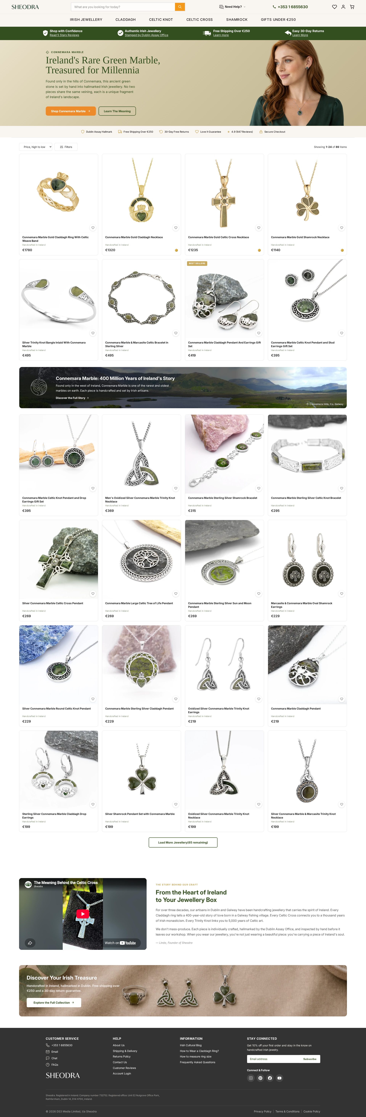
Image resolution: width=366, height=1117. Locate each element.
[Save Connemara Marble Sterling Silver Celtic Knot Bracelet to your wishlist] (341, 488)
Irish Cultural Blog (191, 1045)
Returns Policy (122, 1056)
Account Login (122, 1073)
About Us (118, 1045)
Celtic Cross (199, 20)
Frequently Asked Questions (197, 1062)
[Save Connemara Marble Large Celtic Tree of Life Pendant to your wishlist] (176, 593)
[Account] (343, 6)
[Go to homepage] (76, 1075)
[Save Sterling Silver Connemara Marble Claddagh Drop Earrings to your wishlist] (93, 804)
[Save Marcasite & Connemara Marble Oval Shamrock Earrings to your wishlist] (341, 593)
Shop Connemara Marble (68, 111)
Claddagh (126, 20)
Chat (54, 1058)
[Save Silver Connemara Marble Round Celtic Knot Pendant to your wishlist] (93, 699)
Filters (68, 146)
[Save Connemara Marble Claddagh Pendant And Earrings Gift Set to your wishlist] (258, 333)
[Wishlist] (334, 6)
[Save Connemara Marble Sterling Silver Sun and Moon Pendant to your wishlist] (258, 593)
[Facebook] (270, 1078)
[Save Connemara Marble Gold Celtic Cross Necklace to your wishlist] (258, 227)
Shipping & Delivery (125, 1050)
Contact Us (120, 1062)
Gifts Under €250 (278, 20)
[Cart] (352, 6)
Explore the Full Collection (52, 1002)
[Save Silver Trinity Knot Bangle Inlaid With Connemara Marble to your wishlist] (93, 333)
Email (54, 1051)
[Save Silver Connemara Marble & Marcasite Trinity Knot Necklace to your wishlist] (341, 804)
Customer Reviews (124, 1067)
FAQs (54, 1064)
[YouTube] (279, 1078)
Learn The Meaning (117, 111)
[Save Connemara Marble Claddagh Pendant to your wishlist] (341, 699)
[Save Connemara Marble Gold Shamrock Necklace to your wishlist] (341, 227)
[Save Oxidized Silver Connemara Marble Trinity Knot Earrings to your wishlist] (258, 699)
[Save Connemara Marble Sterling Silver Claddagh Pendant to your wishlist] (176, 699)
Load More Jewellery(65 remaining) (183, 842)
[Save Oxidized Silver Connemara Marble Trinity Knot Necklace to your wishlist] (258, 804)
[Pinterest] (260, 1078)
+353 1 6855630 (61, 1045)
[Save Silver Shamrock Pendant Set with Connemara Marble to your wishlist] (176, 804)
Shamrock (236, 20)
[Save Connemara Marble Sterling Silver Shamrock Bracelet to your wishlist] (258, 488)
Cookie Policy (311, 1111)
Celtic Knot (161, 20)
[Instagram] (251, 1078)
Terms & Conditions (287, 1111)
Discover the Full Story (70, 397)
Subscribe (309, 1059)
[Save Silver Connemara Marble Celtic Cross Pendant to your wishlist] (93, 593)
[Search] (180, 7)
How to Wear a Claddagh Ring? (199, 1050)
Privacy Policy (262, 1111)
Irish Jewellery (86, 20)
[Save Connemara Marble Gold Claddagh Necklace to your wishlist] (176, 227)
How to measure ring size (195, 1056)
